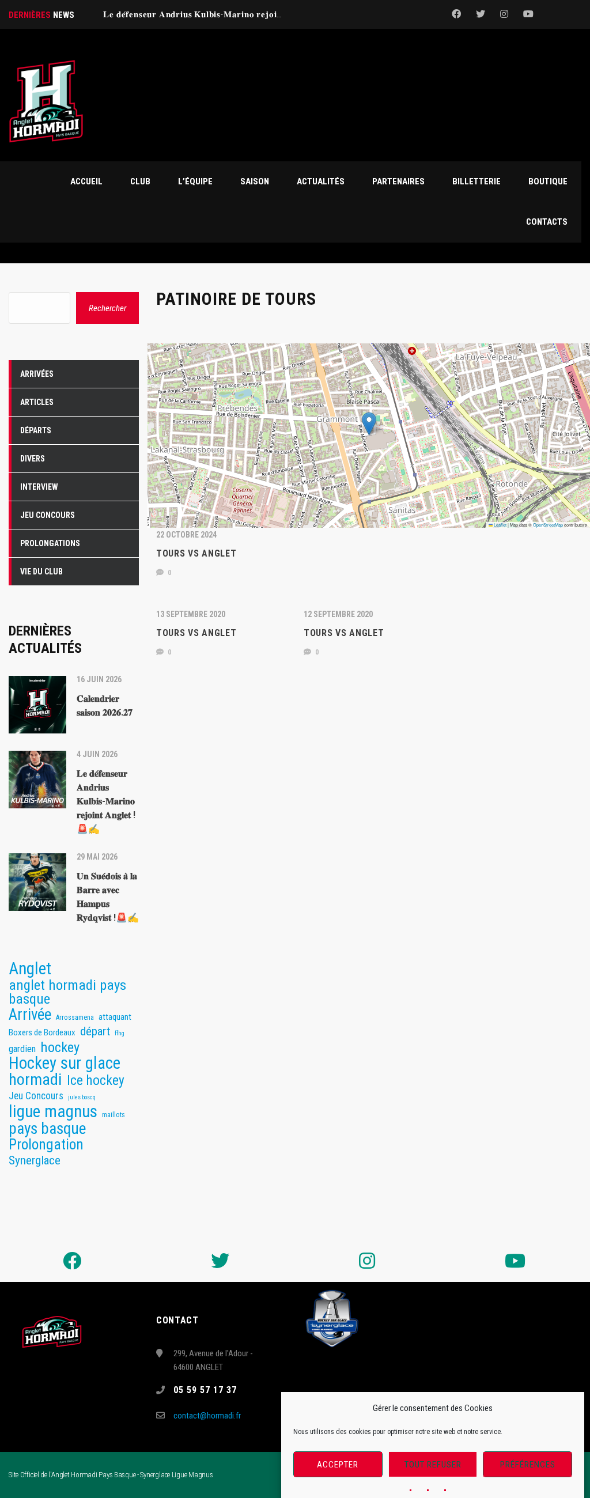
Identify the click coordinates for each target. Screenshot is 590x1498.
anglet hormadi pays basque (67, 992)
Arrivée (30, 1015)
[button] (369, 424)
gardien (22, 1048)
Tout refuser (433, 1464)
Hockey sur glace (64, 1063)
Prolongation (46, 1145)
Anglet (30, 968)
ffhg (119, 1033)
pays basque (47, 1129)
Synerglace (34, 1160)
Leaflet (499, 524)
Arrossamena (75, 1017)
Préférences (527, 1464)
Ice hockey (95, 1080)
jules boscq (82, 1097)
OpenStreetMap (548, 524)
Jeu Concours (36, 1096)
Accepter (337, 1464)
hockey (60, 1047)
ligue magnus (53, 1111)
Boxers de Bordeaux (42, 1032)
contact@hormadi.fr (207, 1415)
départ (95, 1031)
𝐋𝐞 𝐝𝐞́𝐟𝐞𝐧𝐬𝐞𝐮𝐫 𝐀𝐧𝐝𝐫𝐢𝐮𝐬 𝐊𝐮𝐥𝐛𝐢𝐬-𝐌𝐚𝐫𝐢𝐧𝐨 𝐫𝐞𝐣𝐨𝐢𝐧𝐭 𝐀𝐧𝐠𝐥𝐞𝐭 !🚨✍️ (222, 14)
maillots (113, 1114)
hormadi (35, 1080)
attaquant (115, 1017)
